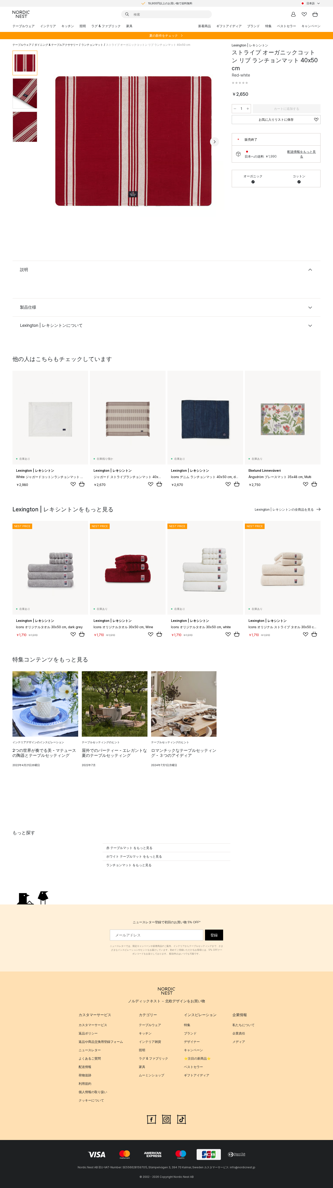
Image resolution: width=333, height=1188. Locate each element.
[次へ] (214, 141)
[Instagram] (166, 1119)
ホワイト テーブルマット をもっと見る (134, 856)
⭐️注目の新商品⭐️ (197, 1059)
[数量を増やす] (248, 108)
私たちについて (243, 1025)
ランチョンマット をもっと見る (129, 865)
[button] (240, 83)
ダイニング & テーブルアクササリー (56, 44)
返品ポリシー (88, 1033)
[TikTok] (181, 1119)
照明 (83, 26)
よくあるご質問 (90, 1059)
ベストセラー (286, 26)
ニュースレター (90, 1050)
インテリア (48, 26)
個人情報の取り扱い (93, 1092)
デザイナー (192, 1042)
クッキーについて (91, 1100)
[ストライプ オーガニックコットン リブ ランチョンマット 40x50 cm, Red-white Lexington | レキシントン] (133, 141)
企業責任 (238, 1033)
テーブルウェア (23, 26)
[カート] (315, 14)
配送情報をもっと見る (301, 154)
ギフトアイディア (229, 26)
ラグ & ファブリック (106, 26)
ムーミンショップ (151, 1075)
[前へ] (52, 141)
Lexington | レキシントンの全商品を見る (284, 509)
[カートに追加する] (81, 484)
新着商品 (204, 26)
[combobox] (311, 3)
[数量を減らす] (235, 108)
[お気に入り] (304, 14)
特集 (268, 26)
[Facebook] (151, 1119)
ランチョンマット (92, 44)
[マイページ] (293, 14)
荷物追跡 (85, 1075)
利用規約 (85, 1084)
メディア (238, 1042)
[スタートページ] (21, 14)
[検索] (127, 14)
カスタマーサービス (93, 1025)
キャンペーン (311, 26)
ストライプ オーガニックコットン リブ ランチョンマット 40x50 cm (148, 44)
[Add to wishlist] (73, 484)
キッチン (67, 26)
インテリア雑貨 (150, 1042)
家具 (129, 26)
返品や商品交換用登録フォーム (101, 1042)
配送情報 (85, 1067)
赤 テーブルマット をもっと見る (129, 848)
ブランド (253, 26)
